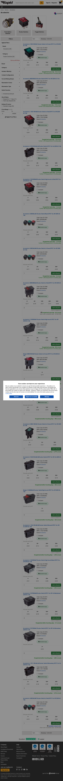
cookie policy (8, 393)
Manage (47, 396)
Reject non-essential (31, 396)
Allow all (16, 396)
